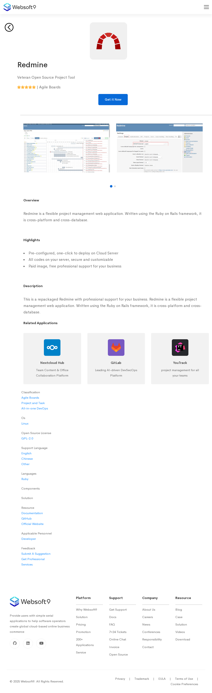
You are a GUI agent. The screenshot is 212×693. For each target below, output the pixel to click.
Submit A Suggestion (36, 554)
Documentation (32, 513)
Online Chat (117, 639)
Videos (180, 632)
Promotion (83, 632)
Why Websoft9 (86, 609)
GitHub (26, 518)
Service (81, 652)
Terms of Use (186, 679)
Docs (112, 617)
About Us (148, 609)
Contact (148, 647)
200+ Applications (85, 642)
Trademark (144, 679)
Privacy (122, 679)
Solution (82, 617)
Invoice (114, 647)
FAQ (112, 624)
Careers (147, 617)
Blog (178, 609)
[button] (111, 186)
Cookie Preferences (184, 684)
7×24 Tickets (117, 632)
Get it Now (113, 99)
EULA (164, 679)
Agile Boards (30, 397)
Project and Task (33, 403)
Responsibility (152, 639)
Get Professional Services (33, 561)
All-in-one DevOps (34, 408)
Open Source (118, 654)
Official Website (32, 524)
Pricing (81, 624)
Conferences (151, 632)
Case (178, 617)
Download (182, 639)
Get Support (118, 609)
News (146, 624)
